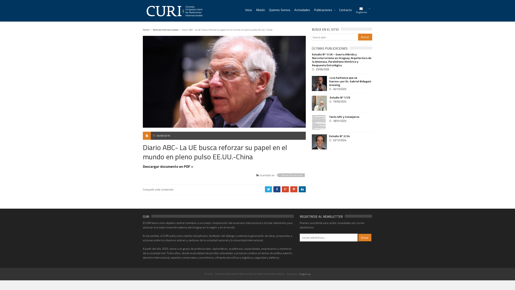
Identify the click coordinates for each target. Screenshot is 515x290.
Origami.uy (305, 274)
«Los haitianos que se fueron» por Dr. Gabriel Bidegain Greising (350, 81)
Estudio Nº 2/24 (339, 136)
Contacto (345, 9)
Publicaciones (323, 9)
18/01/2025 (339, 121)
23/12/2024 (339, 140)
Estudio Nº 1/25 (339, 97)
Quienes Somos (279, 9)
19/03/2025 (339, 101)
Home (146, 30)
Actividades (302, 9)
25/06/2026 (322, 69)
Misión (260, 9)
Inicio (248, 9)
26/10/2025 (339, 89)
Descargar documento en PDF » (168, 166)
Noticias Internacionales (165, 30)
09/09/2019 (163, 136)
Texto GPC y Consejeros (344, 117)
